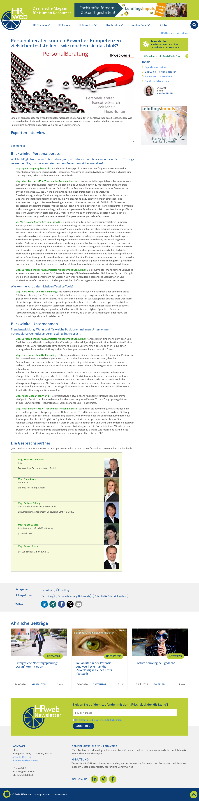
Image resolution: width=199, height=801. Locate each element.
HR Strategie (53, 656)
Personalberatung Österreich (74, 596)
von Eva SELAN (165, 93)
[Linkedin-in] (94, 779)
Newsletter (159, 41)
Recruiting (63, 590)
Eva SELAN (159, 684)
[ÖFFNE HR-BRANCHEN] (95, 25)
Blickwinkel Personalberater (160, 71)
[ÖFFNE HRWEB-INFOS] (121, 25)
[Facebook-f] (112, 779)
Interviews (182, 33)
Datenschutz (60, 794)
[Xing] (103, 779)
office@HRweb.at (21, 757)
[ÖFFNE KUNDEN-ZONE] (148, 25)
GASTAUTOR (39, 684)
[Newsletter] (146, 44)
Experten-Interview (155, 67)
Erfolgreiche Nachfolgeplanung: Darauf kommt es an (37, 664)
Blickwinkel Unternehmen (159, 76)
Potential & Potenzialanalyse (110, 596)
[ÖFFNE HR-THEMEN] (49, 25)
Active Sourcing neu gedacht (156, 663)
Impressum (43, 794)
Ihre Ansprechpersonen (25, 760)
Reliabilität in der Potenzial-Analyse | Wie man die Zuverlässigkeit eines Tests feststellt (94, 668)
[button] (44, 604)
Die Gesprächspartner (157, 81)
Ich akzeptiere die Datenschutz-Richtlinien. (98, 719)
